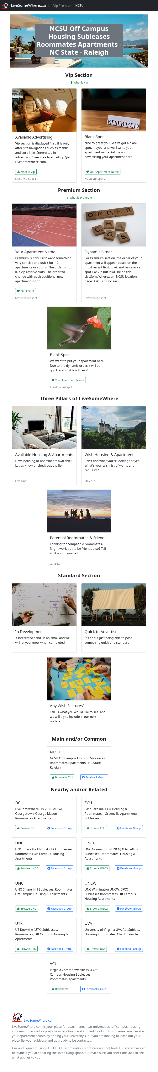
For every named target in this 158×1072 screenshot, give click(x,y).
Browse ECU (97, 828)
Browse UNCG (99, 868)
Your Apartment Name (104, 172)
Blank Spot (27, 291)
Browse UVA (97, 949)
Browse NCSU (64, 777)
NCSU (79, 5)
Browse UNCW (99, 908)
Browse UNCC (29, 868)
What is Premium (81, 197)
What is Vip (81, 82)
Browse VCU (63, 989)
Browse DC (27, 828)
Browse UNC (28, 908)
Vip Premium (62, 5)
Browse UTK (28, 949)
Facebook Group (95, 777)
